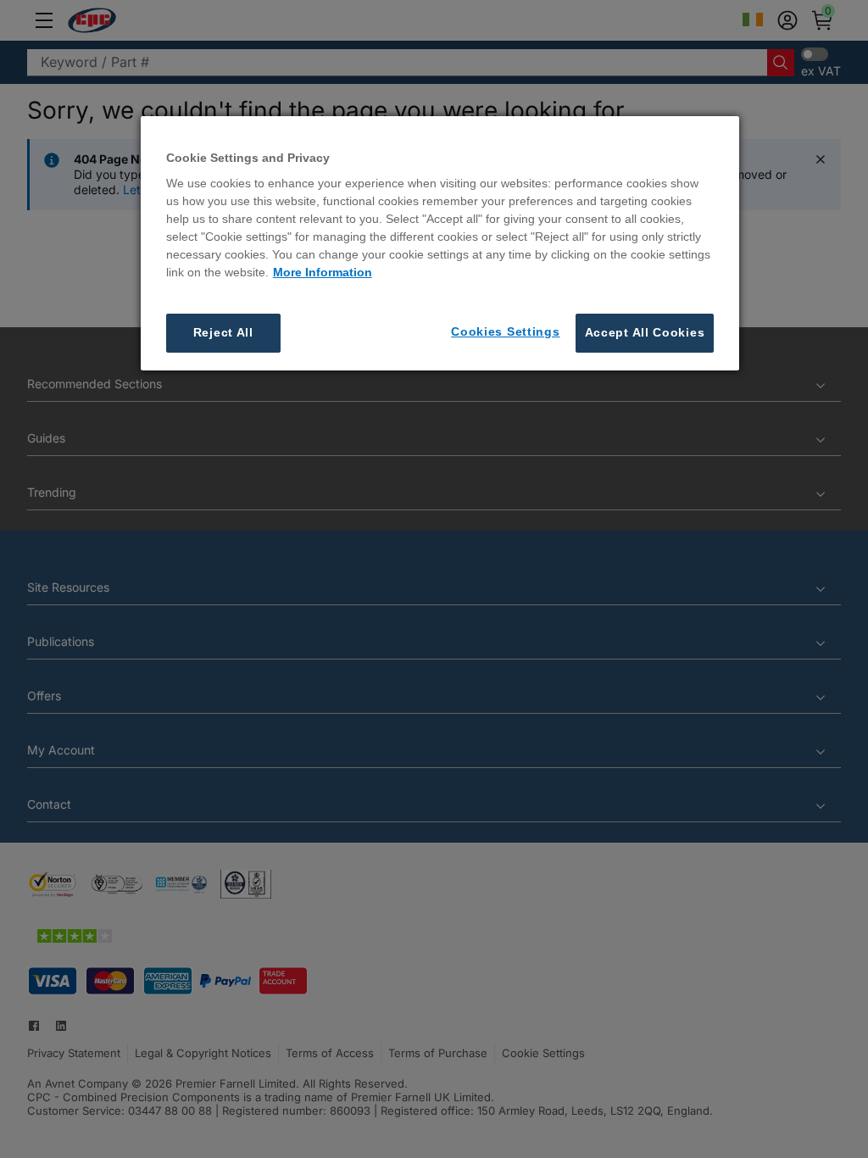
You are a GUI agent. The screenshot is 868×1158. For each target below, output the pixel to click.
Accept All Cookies (645, 332)
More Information (322, 272)
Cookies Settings (505, 331)
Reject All (223, 332)
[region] (440, 243)
